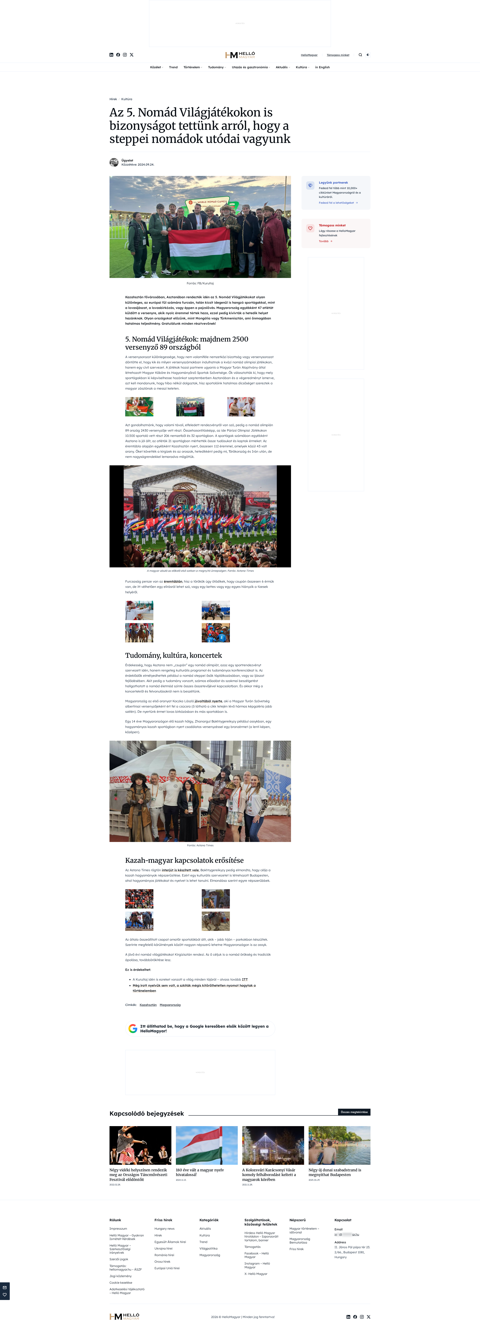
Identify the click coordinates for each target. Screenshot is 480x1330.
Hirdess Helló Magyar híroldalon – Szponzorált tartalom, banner (261, 1197)
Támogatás (252, 1208)
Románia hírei (164, 1216)
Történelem (192, 28)
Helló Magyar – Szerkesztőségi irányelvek (120, 1210)
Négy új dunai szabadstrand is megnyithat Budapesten (335, 1133)
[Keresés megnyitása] (360, 16)
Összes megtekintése (354, 1073)
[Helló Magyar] (240, 16)
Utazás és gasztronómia (250, 28)
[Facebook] (118, 16)
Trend (173, 28)
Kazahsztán (148, 966)
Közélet (155, 28)
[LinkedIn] (111, 16)
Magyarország (170, 966)
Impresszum (118, 1189)
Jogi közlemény (121, 1237)
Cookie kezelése (121, 1243)
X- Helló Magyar (255, 1235)
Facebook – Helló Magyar (256, 1216)
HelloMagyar (309, 16)
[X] (132, 16)
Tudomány (216, 28)
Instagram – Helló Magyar (257, 1226)
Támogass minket (338, 16)
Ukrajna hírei (163, 1209)
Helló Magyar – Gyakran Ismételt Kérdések (127, 1198)
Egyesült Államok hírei (170, 1203)
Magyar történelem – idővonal (304, 1191)
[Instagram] (125, 16)
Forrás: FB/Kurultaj (200, 244)
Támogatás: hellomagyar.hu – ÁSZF (126, 1228)
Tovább (323, 202)
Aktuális (282, 28)
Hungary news (164, 1189)
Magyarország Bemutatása (300, 1201)
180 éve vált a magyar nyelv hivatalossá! (200, 1133)
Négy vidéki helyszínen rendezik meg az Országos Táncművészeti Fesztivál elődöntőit (138, 1136)
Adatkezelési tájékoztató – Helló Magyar (127, 1252)
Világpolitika (209, 1209)
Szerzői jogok (119, 1220)
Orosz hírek (162, 1222)
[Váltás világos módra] (367, 16)
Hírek (158, 1196)
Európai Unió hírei (167, 1229)
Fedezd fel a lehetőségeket (336, 163)
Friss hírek (297, 1210)
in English (322, 28)
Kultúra (301, 28)
